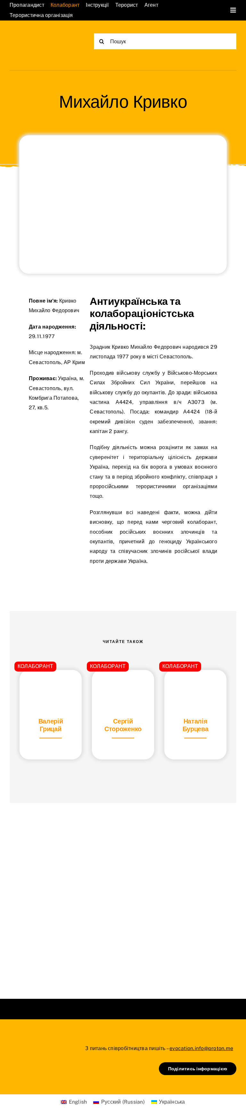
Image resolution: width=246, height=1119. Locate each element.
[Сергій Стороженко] (123, 686)
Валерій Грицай (50, 725)
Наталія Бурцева (196, 725)
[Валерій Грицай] (50, 686)
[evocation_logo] (39, 37)
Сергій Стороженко (123, 725)
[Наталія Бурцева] (195, 686)
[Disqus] (123, 893)
